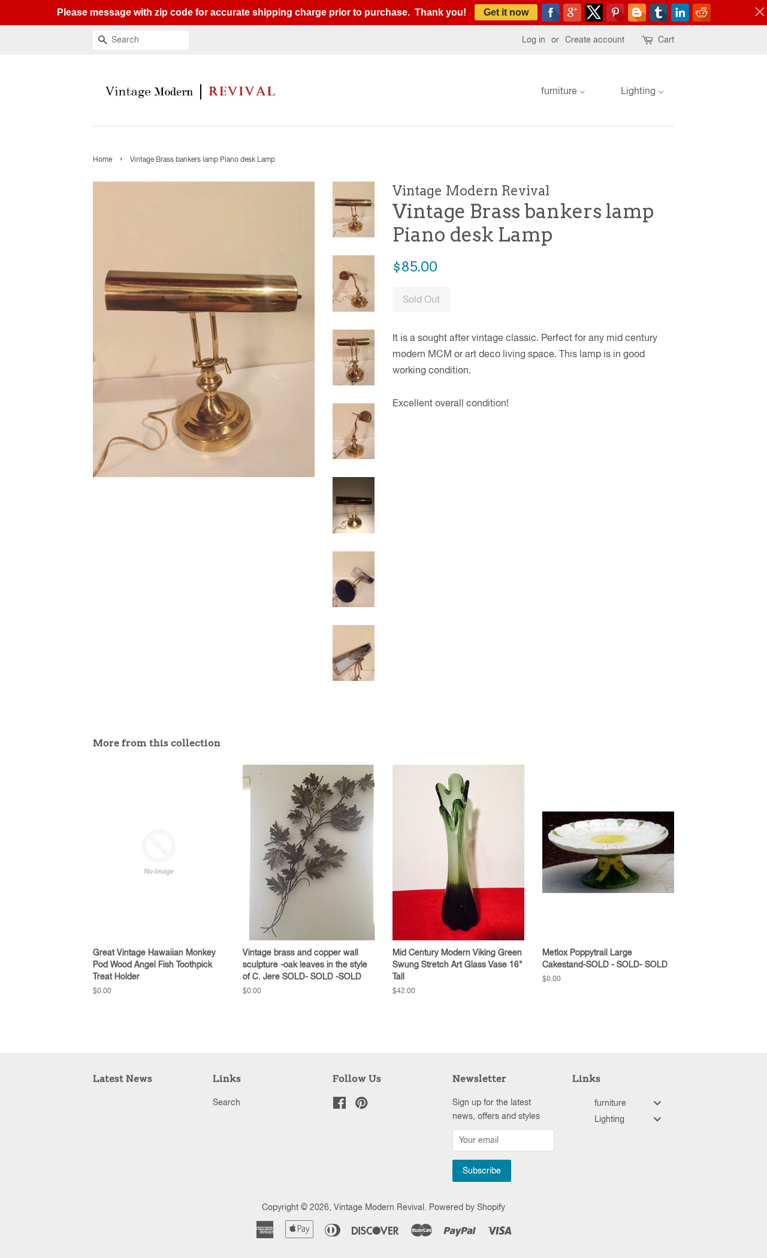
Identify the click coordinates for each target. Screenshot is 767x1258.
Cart (666, 39)
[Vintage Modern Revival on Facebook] (339, 1105)
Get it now (506, 12)
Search (226, 1102)
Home (102, 159)
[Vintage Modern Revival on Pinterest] (361, 1105)
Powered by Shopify (467, 1207)
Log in (533, 39)
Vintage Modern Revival (379, 1207)
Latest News (122, 1078)
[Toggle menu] (657, 1102)
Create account (594, 39)
